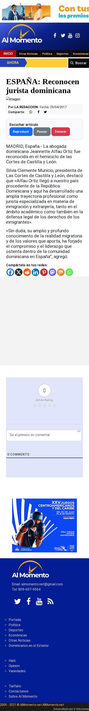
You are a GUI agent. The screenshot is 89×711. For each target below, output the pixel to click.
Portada (15, 620)
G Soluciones (81, 709)
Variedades (17, 671)
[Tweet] (43, 112)
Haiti (12, 661)
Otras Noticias (28, 53)
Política (47, 53)
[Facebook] (10, 272)
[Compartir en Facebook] (36, 112)
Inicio (8, 54)
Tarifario (15, 686)
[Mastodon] (52, 272)
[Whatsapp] (69, 272)
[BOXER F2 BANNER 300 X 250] (44, 525)
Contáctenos (19, 691)
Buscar (81, 63)
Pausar (42, 131)
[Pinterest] (44, 272)
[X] (18, 272)
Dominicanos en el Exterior (29, 646)
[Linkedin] (35, 272)
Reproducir (21, 131)
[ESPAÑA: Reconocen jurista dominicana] (13, 99)
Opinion (14, 666)
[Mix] (61, 272)
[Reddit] (27, 272)
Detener (61, 131)
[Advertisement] (44, 320)
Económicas (18, 635)
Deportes (62, 53)
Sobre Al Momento (23, 696)
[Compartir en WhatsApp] (29, 112)
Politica (14, 625)
